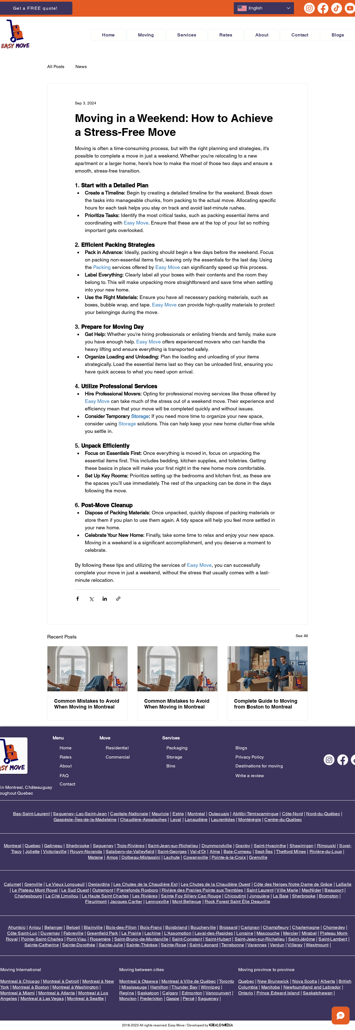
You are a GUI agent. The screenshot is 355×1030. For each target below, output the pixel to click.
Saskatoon (148, 993)
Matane (95, 857)
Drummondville (217, 845)
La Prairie (131, 933)
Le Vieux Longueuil (65, 884)
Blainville (93, 927)
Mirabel (309, 933)
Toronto (226, 981)
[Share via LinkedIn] (104, 598)
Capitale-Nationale (129, 813)
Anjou (35, 927)
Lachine (152, 933)
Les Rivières (145, 896)
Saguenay (103, 845)
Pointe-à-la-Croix (229, 857)
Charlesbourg (28, 896)
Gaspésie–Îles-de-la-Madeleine (85, 819)
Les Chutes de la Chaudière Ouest (215, 884)
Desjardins (99, 884)
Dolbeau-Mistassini (140, 857)
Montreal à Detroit (61, 981)
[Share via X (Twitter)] (91, 598)
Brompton (328, 896)
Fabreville (73, 933)
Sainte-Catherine (41, 944)
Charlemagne (306, 927)
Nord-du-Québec (323, 813)
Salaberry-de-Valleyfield (130, 851)
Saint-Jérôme (301, 939)
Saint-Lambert (332, 939)
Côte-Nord (292, 813)
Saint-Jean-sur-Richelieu (173, 845)
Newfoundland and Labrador (312, 987)
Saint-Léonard (203, 944)
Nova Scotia (304, 981)
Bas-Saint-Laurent (31, 813)
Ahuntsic (17, 927)
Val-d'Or (198, 851)
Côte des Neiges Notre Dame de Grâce (293, 884)
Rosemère (100, 939)
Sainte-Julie (111, 944)
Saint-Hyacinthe (270, 845)
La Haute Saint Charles (105, 896)
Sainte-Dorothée (78, 944)
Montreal (12, 845)
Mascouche (268, 933)
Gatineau (53, 845)
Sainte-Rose (173, 944)
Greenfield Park (102, 933)
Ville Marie (287, 890)
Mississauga (134, 987)
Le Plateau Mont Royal (35, 890)
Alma (215, 851)
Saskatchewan (318, 993)
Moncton (127, 998)
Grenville (258, 857)
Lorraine (244, 933)
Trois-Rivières (130, 845)
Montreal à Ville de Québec (188, 981)
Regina (126, 993)
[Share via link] (118, 598)
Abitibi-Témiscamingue (255, 813)
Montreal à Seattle (85, 998)
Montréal (196, 813)
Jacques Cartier (126, 901)
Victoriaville (55, 851)
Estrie (178, 813)
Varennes (257, 944)
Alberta (327, 981)
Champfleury (276, 927)
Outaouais (219, 813)
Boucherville (203, 927)
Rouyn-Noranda (86, 851)
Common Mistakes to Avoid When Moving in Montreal (86, 704)
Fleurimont (96, 901)
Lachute (172, 857)
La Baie (280, 896)
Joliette (32, 851)
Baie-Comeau (238, 851)
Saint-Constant (187, 939)
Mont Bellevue (186, 901)
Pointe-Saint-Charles (42, 939)
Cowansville (195, 857)
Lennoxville (157, 901)
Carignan (250, 927)
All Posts (55, 66)
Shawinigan (302, 845)
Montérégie (249, 819)
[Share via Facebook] (77, 598)
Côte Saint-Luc (22, 933)
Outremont (102, 890)
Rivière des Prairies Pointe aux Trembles (202, 890)
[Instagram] (309, 8)
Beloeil (73, 927)
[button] (146, 35)
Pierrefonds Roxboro (137, 890)
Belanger (53, 927)
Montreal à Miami (17, 993)
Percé (188, 998)
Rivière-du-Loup (326, 851)
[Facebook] (323, 8)
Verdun (277, 944)
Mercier (290, 933)
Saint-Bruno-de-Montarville (141, 939)
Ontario (245, 993)
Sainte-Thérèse (141, 944)
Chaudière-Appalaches (143, 819)
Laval (175, 819)
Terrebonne (232, 944)
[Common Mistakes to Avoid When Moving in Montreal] (87, 668)
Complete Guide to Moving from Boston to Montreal (265, 704)
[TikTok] (336, 8)
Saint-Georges (172, 851)
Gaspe (172, 998)
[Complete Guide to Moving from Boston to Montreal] (267, 668)
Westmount (317, 944)
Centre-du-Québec (283, 819)
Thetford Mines (291, 851)
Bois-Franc (151, 927)
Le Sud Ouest (75, 890)
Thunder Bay (184, 987)
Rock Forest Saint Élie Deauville (237, 901)
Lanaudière (196, 819)
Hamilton (159, 987)
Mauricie (160, 813)
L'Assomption (177, 933)
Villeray (295, 944)
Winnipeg (210, 987)
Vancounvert (218, 993)
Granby (242, 845)
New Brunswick (273, 981)
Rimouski (326, 845)
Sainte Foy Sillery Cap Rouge (191, 896)
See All (302, 636)
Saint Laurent (260, 890)
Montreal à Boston (30, 987)
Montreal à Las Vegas (42, 998)
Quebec (32, 845)
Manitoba (270, 987)
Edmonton (192, 993)
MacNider (311, 890)
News (81, 66)
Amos (112, 857)
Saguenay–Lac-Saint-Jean (80, 813)
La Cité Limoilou (61, 896)
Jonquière (259, 896)
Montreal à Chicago (20, 981)
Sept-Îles (264, 851)
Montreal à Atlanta (56, 993)
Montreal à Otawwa (138, 981)
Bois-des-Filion (121, 927)
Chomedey (334, 927)
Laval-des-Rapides (214, 933)
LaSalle (343, 884)
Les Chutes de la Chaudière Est (145, 884)
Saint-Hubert (218, 939)
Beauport (333, 890)
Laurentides (223, 819)
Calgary (170, 993)
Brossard (228, 927)
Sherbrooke (78, 845)
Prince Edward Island (278, 993)
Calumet (12, 884)
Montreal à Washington (75, 987)
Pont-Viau (76, 939)
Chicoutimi (235, 896)
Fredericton (151, 998)
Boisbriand (176, 927)
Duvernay (50, 933)
